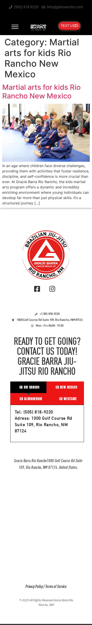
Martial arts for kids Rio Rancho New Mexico (41, 91)
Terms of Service (56, 587)
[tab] (28, 387)
